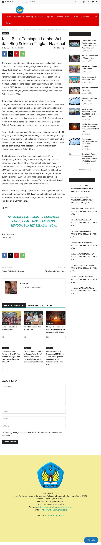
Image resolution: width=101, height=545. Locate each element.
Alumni (75, 16)
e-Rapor (17, 16)
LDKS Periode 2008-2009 (54, 271)
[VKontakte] (97, 2)
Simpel (9, 23)
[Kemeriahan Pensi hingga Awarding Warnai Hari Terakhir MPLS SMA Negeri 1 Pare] (74, 156)
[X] (88, 2)
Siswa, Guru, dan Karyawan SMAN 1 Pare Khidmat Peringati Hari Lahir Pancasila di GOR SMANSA (11, 356)
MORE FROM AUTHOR (40, 305)
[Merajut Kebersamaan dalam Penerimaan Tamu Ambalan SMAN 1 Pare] (55, 318)
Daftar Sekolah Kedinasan (13, 271)
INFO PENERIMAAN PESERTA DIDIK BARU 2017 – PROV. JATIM (82, 188)
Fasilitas (59, 16)
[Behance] (75, 2)
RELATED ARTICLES (14, 305)
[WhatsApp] (22, 54)
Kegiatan (12, 29)
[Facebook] (80, 2)
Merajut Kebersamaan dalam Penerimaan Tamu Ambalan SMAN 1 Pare (55, 329)
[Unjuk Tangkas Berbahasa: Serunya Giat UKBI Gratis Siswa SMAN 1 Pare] (74, 111)
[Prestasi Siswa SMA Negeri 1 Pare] (74, 101)
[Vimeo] (93, 2)
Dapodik (49, 16)
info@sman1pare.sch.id (55, 515)
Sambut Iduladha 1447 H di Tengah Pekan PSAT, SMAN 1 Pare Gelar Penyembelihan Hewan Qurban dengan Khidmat (33, 356)
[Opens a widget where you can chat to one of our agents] (91, 540)
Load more (83, 170)
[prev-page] (3, 369)
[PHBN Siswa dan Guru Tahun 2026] (33, 318)
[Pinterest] (16, 54)
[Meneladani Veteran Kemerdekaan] (11, 318)
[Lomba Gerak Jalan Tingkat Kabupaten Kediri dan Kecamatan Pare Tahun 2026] (74, 43)
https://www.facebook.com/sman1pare (55, 507)
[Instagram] (84, 2)
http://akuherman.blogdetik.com (31, 287)
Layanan (85, 16)
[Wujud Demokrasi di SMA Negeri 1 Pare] (74, 79)
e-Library (39, 16)
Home (8, 16)
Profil (67, 16)
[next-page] (7, 369)
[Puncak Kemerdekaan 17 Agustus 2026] (74, 58)
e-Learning (28, 16)
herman (7, 48)
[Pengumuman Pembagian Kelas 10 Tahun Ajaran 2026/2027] (74, 141)
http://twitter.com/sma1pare (54, 510)
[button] (96, 16)
